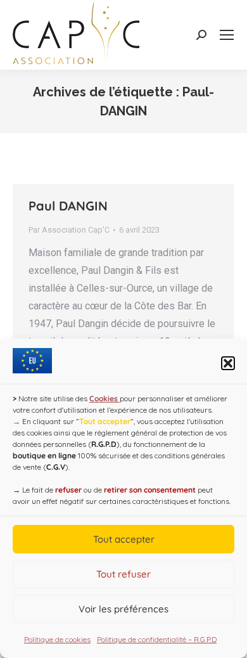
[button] (228, 363)
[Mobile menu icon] (226, 34)
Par (69, 230)
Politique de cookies (57, 639)
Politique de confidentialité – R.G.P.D (157, 639)
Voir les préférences (123, 609)
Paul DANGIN (68, 206)
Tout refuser (123, 574)
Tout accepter (124, 539)
